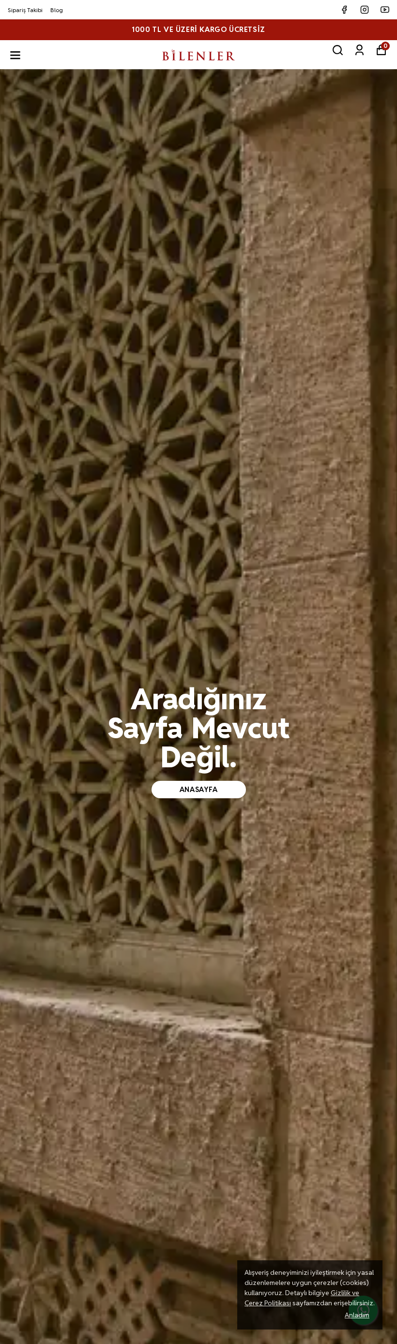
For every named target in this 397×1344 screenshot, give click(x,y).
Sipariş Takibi (25, 10)
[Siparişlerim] (359, 50)
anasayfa (199, 789)
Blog (56, 10)
